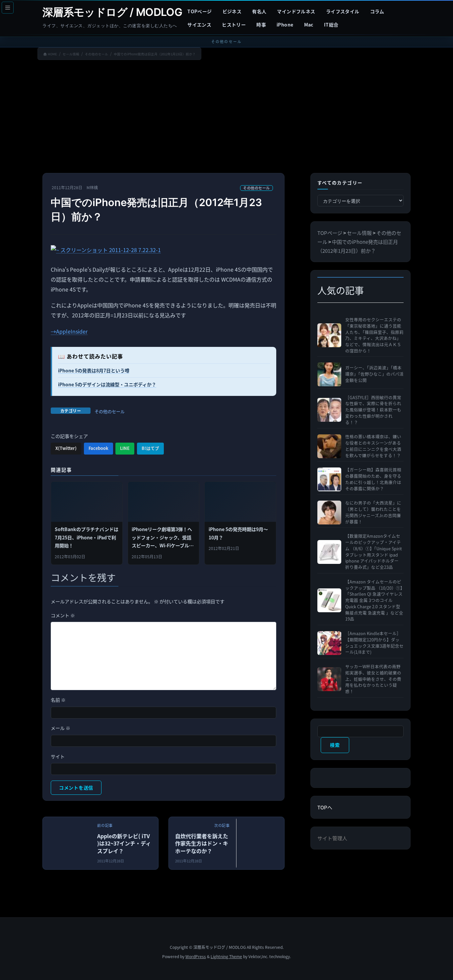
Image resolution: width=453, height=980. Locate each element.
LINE (125, 448)
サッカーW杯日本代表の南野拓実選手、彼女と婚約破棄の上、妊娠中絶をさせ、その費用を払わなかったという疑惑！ (373, 679)
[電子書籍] (283, 845)
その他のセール (256, 188)
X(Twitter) (66, 448)
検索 (335, 744)
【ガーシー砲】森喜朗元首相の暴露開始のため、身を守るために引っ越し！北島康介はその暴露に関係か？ (373, 479)
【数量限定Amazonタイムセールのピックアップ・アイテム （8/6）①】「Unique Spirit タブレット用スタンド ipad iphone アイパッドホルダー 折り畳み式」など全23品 (373, 551)
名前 (58, 699)
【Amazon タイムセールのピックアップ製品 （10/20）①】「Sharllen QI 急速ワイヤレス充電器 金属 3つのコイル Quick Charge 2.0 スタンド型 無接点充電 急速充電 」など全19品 (374, 600)
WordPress (195, 956)
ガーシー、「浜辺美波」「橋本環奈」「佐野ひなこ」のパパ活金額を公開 (374, 374)
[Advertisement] (226, 118)
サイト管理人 (332, 838)
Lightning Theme (226, 956)
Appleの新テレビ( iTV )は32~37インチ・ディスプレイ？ (124, 843)
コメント (63, 615)
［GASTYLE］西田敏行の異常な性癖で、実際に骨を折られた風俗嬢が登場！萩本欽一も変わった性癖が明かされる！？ (373, 410)
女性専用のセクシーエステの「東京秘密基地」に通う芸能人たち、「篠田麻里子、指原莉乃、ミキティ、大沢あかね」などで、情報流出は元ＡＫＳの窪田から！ (374, 335)
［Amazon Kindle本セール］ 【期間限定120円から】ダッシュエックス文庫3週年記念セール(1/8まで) (374, 642)
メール (60, 728)
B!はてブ (150, 448)
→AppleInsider (69, 331)
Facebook (98, 448)
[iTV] (89, 845)
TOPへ (324, 807)
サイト (58, 756)
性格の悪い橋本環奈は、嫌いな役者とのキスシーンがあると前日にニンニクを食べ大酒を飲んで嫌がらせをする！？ (373, 446)
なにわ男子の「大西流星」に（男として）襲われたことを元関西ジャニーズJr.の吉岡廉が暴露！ (373, 512)
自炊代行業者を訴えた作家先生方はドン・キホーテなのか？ (201, 843)
